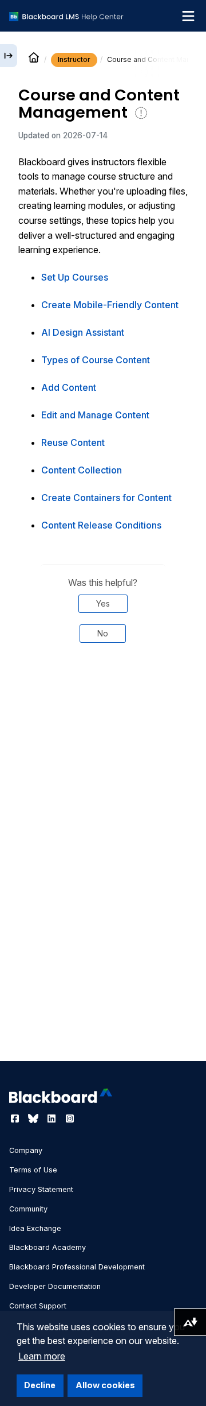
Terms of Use (33, 1170)
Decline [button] (40, 1385)
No (102, 633)
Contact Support (37, 1306)
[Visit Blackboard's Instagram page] (70, 1118)
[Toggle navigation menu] (188, 16)
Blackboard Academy (47, 1247)
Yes (103, 603)
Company (25, 1150)
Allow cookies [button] (105, 1385)
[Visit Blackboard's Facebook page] (16, 1118)
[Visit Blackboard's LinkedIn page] (53, 1118)
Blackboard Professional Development (77, 1267)
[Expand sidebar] (8, 55)
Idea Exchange (35, 1228)
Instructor (74, 59)
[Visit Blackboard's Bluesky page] (34, 1118)
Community (28, 1209)
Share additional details (103, 703)
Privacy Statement (41, 1189)
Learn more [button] (41, 1356)
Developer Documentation (55, 1286)
